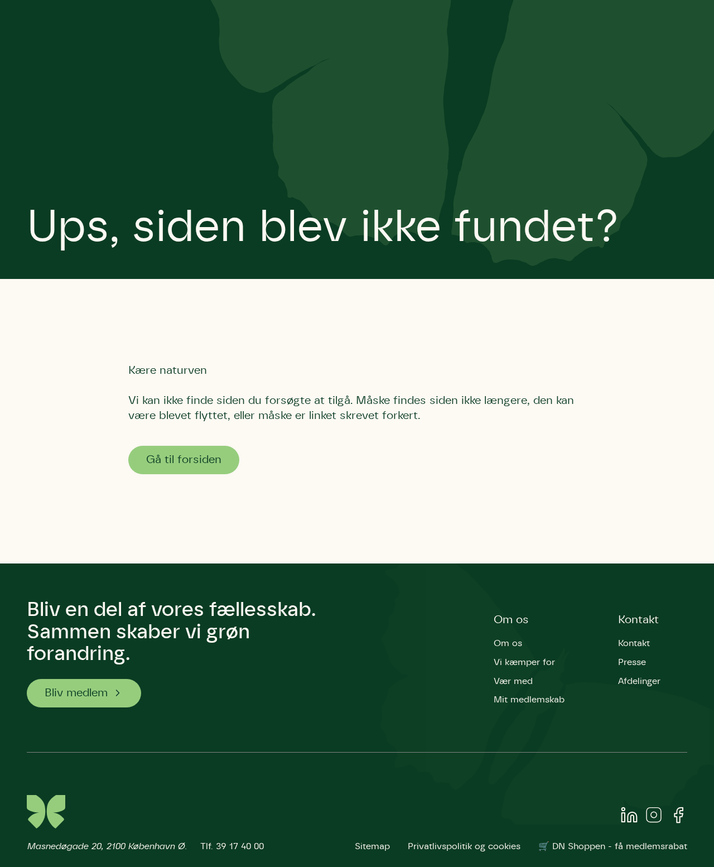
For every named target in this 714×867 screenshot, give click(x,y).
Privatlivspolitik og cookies (464, 846)
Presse (632, 662)
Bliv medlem (76, 693)
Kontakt (638, 619)
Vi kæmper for (524, 662)
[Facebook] (678, 817)
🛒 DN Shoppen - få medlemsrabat (612, 846)
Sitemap (372, 846)
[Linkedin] (629, 817)
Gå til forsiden (183, 459)
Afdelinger (639, 681)
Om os (511, 619)
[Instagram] (654, 817)
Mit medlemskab (529, 699)
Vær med (513, 681)
